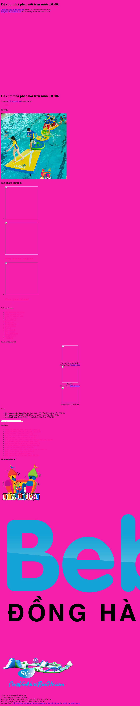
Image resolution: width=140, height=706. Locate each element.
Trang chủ (4, 12)
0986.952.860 (75, 386)
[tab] (72, 105)
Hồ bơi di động (10, 326)
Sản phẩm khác (10, 336)
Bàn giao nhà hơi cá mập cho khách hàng (19, 451)
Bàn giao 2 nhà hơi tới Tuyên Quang (18, 453)
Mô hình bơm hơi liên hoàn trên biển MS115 (20, 437)
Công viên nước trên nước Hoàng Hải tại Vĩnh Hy (22, 430)
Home (3, 10)
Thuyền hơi (9, 338)
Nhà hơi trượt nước (11, 334)
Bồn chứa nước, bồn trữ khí (14, 312)
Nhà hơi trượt (10, 332)
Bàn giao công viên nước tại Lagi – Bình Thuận (21, 435)
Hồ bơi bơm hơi (10, 324)
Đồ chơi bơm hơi (18, 10)
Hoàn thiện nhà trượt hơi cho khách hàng (19, 447)
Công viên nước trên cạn (13, 314)
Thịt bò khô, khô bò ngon (71, 703)
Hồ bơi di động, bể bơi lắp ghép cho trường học (29, 703)
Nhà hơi (8, 328)
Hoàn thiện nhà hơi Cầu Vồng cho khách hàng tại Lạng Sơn (26, 449)
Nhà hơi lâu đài (10, 330)
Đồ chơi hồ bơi (10, 320)
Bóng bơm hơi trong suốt (19, 258)
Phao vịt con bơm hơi (17, 299)
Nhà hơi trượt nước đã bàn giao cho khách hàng (21, 441)
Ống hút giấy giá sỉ (54, 703)
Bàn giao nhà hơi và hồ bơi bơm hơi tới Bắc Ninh (22, 455)
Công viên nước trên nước (14, 316)
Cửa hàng (8, 10)
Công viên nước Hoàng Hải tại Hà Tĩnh (19, 433)
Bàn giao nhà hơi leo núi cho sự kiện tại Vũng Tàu (22, 443)
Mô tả (7, 105)
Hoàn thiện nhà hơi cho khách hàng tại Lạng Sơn (22, 445)
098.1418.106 (75, 365)
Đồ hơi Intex (9, 322)
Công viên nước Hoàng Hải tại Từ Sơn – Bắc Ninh (23, 431)
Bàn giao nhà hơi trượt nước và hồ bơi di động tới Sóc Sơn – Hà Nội (29, 439)
